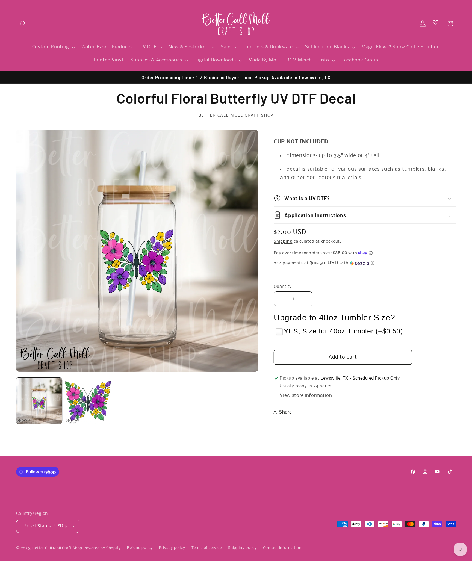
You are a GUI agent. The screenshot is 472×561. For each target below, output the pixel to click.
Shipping (283, 241)
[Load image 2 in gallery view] (88, 401)
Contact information (282, 548)
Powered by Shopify (102, 548)
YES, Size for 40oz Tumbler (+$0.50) (343, 331)
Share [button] (285, 412)
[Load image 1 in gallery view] (39, 401)
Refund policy (140, 548)
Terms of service (206, 548)
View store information (306, 395)
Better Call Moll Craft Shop (57, 548)
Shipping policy (242, 548)
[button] (23, 24)
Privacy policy (172, 548)
